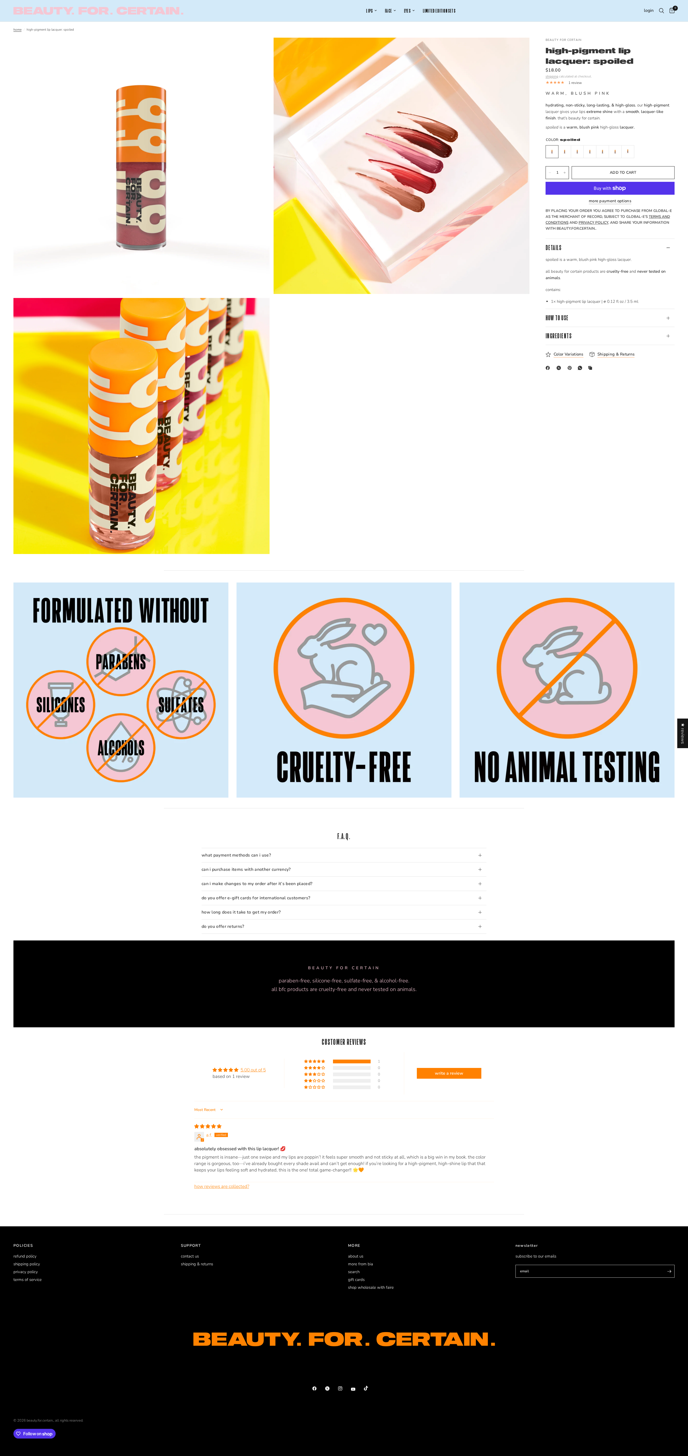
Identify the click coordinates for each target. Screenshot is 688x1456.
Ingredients (559, 336)
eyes (407, 11)
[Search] (661, 11)
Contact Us (190, 1256)
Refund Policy (25, 1256)
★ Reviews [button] (683, 733)
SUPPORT (191, 1246)
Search (354, 1271)
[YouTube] (357, 1389)
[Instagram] (344, 1388)
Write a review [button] (449, 1073)
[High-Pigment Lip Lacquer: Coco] (615, 151)
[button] (315, 1061)
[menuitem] (371, 10)
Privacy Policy (25, 1271)
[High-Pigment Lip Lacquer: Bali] (564, 151)
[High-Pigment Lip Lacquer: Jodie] (602, 151)
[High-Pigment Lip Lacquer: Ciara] (589, 151)
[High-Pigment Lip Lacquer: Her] (627, 151)
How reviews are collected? (221, 1186)
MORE (354, 1246)
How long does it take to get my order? (241, 912)
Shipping (552, 76)
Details (553, 247)
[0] (671, 11)
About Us (355, 1256)
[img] (207, 1126)
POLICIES (23, 1246)
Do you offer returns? (223, 926)
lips (369, 11)
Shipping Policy (26, 1264)
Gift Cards (356, 1279)
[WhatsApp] (581, 368)
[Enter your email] (669, 1271)
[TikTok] (370, 1388)
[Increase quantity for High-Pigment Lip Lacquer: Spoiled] (565, 172)
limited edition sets (439, 11)
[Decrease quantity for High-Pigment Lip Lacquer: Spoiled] (550, 172)
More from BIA (360, 1264)
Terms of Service (27, 1279)
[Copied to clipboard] (591, 368)
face (388, 11)
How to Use (557, 318)
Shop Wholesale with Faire (371, 1287)
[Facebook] (549, 368)
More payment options (610, 201)
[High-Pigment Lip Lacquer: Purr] (577, 151)
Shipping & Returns (197, 1264)
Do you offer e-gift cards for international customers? (256, 898)
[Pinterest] (571, 368)
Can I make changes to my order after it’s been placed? (257, 884)
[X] (560, 368)
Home (17, 29)
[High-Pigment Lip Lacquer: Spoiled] (552, 151)
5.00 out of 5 (253, 1070)
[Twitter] (331, 1388)
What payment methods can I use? (236, 855)
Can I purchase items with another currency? (246, 869)
